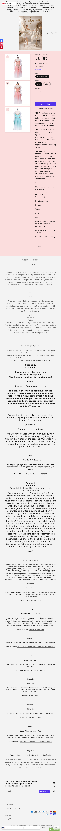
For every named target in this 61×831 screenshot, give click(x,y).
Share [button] (39, 247)
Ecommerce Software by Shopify (37, 825)
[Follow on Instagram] (1, 44)
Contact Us (54, 829)
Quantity (38, 88)
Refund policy (52, 825)
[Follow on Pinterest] (1, 47)
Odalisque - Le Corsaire (36, 670)
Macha (36, 696)
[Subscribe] (35, 791)
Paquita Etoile (36, 767)
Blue (47, 84)
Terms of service (51, 827)
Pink (38, 84)
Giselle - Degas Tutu (36, 630)
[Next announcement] (57, 7)
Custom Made (42, 76)
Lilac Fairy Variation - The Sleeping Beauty (36, 741)
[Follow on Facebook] (1, 40)
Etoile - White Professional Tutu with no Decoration (36, 647)
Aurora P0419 (36, 600)
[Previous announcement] (3, 7)
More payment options (46, 108)
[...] (12, 360)
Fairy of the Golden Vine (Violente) (39, 360)
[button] (4, 33)
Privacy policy (41, 827)
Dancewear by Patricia (22, 825)
